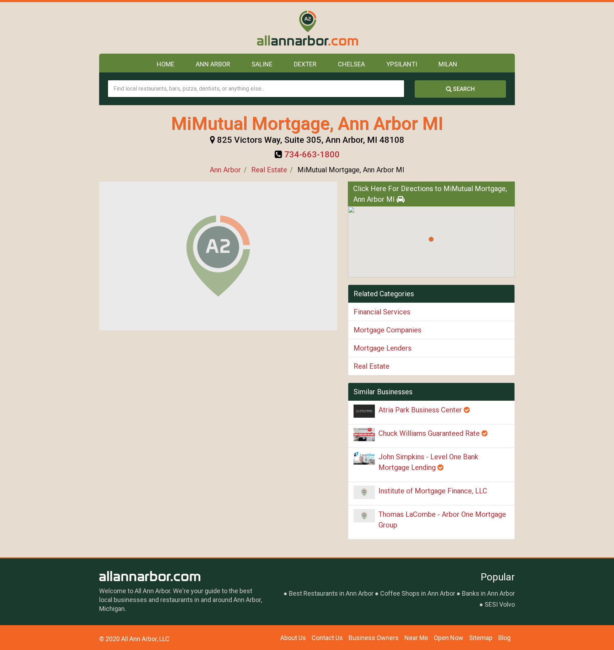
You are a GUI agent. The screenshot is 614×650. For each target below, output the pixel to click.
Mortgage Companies (387, 330)
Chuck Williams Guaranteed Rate (429, 433)
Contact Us (327, 637)
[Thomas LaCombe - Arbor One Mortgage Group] (364, 515)
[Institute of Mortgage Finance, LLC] (364, 492)
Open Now (448, 637)
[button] (431, 239)
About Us (293, 637)
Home (165, 64)
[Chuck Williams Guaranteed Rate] (364, 434)
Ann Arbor (213, 64)
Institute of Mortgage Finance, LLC (432, 491)
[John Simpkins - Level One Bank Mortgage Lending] (364, 458)
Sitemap (480, 637)
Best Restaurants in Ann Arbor (331, 593)
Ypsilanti (401, 64)
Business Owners (374, 637)
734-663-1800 (312, 154)
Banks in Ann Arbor (488, 593)
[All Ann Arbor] (307, 28)
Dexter (305, 64)
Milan (447, 64)
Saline (262, 64)
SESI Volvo (500, 604)
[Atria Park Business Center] (364, 411)
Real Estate (269, 170)
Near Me (416, 637)
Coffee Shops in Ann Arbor (417, 593)
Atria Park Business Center (421, 410)
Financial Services (382, 312)
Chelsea (351, 64)
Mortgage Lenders (382, 348)
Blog (504, 637)
